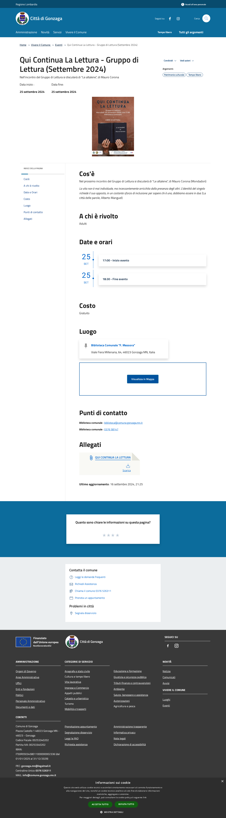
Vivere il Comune (41, 45)
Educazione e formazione (128, 671)
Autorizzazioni (122, 701)
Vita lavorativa (73, 682)
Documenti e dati (25, 707)
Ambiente (119, 689)
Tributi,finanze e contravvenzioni (132, 683)
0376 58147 (111, 429)
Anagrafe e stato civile (77, 671)
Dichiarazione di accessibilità (130, 744)
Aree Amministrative (27, 677)
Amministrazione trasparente (130, 726)
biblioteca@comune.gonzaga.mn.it (123, 423)
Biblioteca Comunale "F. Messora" (113, 345)
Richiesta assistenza (76, 744)
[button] (113, 812)
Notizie (167, 671)
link (144, 797)
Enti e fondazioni (25, 689)
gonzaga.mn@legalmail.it (36, 766)
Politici (19, 695)
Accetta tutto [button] (100, 804)
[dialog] (113, 798)
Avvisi (166, 683)
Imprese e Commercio (77, 688)
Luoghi (166, 700)
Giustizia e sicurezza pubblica (130, 677)
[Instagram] (177, 18)
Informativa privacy (125, 732)
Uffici (19, 683)
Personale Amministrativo (30, 701)
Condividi (168, 60)
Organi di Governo (26, 671)
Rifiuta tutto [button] (126, 804)
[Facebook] (168, 18)
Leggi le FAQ (72, 738)
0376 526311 (43, 771)
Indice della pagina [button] (33, 168)
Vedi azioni (185, 60)
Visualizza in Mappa (142, 379)
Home (23, 45)
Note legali (120, 738)
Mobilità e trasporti (75, 709)
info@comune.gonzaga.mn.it (39, 775)
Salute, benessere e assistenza (131, 695)
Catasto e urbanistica (77, 698)
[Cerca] (206, 18)
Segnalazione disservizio (78, 732)
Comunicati (169, 677)
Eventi (58, 45)
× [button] (222, 781)
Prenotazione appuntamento (81, 726)
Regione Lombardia (26, 4)
